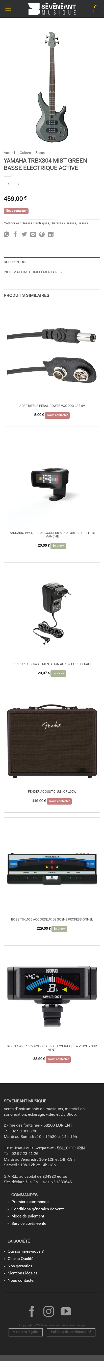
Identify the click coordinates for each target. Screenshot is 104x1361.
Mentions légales (23, 1273)
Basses (82, 223)
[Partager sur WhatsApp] (6, 235)
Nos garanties (20, 1266)
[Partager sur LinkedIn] (51, 235)
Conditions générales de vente (38, 1209)
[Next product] (8, 185)
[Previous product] (18, 185)
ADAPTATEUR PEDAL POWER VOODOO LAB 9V (52, 406)
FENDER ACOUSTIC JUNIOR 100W (52, 791)
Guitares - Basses (33, 153)
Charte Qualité (20, 1259)
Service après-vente (28, 1224)
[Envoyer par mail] (33, 235)
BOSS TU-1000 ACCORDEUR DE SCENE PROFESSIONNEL (52, 919)
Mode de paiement (27, 1216)
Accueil (9, 153)
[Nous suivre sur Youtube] (66, 1312)
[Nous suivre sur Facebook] (32, 1312)
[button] (8, 9)
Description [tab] (14, 262)
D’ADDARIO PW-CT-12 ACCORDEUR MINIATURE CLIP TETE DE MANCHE (52, 535)
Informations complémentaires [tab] (33, 272)
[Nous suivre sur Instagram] (48, 1312)
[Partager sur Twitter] (24, 235)
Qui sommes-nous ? (26, 1252)
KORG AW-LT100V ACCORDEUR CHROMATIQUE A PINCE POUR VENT (52, 1048)
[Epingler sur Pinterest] (42, 235)
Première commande (29, 1202)
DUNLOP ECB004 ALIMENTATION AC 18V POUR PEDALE (52, 664)
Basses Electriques (35, 223)
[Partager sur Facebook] (15, 235)
